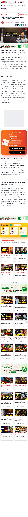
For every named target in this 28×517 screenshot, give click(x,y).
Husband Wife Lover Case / (20, 256)
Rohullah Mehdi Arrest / (20, 337)
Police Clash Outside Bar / (21, 273)
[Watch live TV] (15, 2)
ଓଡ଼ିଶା (8, 5)
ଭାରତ (4, 5)
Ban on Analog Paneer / (6, 418)
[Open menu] (1, 2)
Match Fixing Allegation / (20, 305)
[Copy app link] (26, 25)
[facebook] (16, 25)
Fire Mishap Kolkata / (6, 272)
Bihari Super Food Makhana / (7, 353)
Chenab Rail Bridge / (6, 385)
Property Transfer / (19, 434)
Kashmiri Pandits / (5, 322)
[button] (5, 231)
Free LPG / (3, 255)
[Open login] (26, 2)
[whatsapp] (20, 25)
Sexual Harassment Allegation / (21, 418)
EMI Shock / (18, 401)
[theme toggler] (18, 2)
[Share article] (12, 261)
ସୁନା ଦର (23, 5)
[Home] (1, 8)
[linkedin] (22, 25)
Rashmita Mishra (8, 22)
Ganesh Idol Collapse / (20, 385)
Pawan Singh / (4, 305)
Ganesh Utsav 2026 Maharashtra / (7, 401)
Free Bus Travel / (5, 434)
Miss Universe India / (20, 322)
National (5, 8)
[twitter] (18, 25)
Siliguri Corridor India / (6, 337)
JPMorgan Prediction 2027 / (21, 353)
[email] (24, 25)
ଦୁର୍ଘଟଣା (19, 5)
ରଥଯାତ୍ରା (13, 5)
